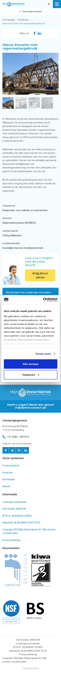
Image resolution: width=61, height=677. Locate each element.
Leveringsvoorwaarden (14, 501)
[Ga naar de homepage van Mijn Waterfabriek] (13, 3)
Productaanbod (10, 465)
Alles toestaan (30, 364)
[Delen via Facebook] (34, 33)
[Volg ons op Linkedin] (25, 450)
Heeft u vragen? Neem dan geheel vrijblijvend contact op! (30, 406)
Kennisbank (8, 479)
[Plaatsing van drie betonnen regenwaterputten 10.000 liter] (30, 74)
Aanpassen (28, 374)
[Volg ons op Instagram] (19, 450)
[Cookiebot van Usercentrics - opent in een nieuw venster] (43, 299)
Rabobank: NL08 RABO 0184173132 (21, 522)
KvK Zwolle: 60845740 (14, 508)
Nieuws (6, 486)
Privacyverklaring (11, 540)
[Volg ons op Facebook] (5, 450)
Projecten (7, 472)
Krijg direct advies (40, 275)
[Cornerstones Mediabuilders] (30, 669)
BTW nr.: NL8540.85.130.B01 (17, 515)
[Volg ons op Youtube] (12, 450)
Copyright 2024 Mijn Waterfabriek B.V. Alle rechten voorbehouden (24, 660)
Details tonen (43, 353)
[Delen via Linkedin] (39, 33)
